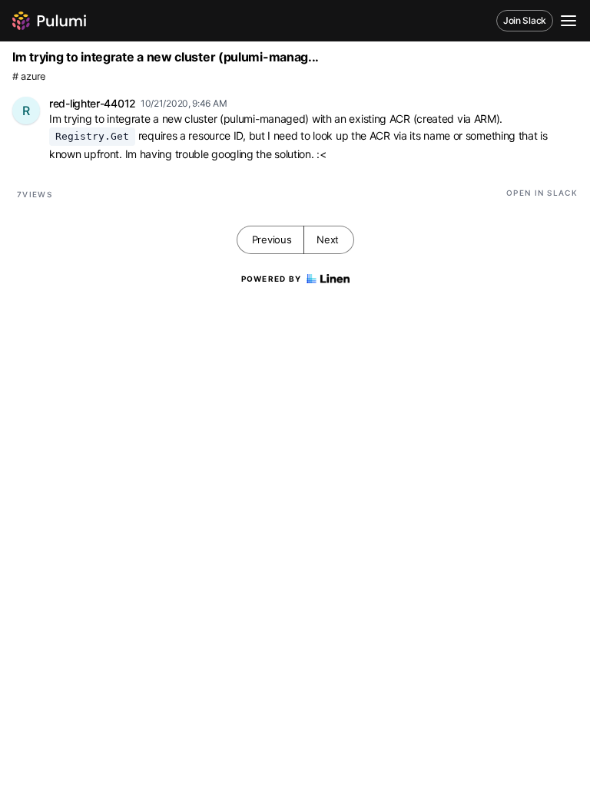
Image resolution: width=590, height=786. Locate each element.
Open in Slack (542, 192)
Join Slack (524, 20)
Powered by (271, 278)
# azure (28, 76)
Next (328, 239)
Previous (272, 239)
